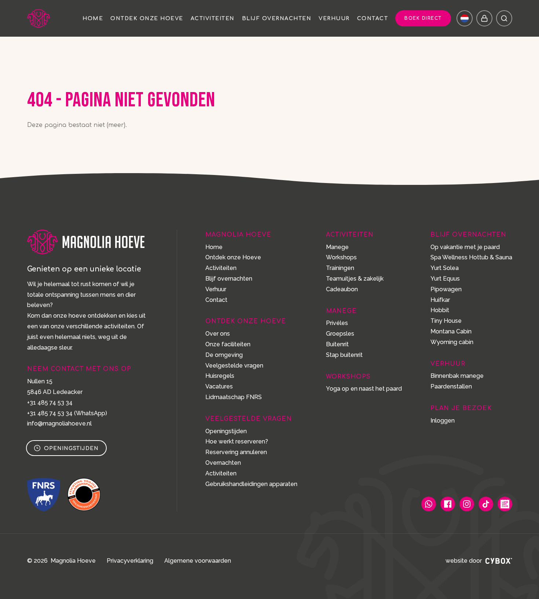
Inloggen (442, 420)
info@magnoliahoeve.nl (59, 423)
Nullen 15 (39, 381)
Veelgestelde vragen (234, 365)
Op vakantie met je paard (465, 247)
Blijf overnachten (277, 18)
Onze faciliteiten (227, 344)
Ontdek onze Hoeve (146, 18)
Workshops (341, 257)
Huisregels (219, 375)
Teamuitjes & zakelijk (355, 278)
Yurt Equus (445, 278)
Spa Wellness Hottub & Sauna (471, 257)
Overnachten (223, 462)
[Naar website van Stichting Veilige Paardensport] (83, 494)
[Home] (40, 18)
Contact (372, 18)
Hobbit (439, 310)
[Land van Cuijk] (505, 504)
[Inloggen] (484, 18)
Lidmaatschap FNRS (233, 397)
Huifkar (440, 299)
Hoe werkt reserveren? (236, 441)
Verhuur (334, 18)
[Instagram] (466, 504)
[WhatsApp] (428, 504)
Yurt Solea (444, 267)
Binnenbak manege (457, 375)
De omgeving (224, 354)
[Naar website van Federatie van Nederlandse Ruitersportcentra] (43, 494)
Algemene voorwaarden (197, 560)
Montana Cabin (451, 331)
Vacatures (219, 386)
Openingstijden (71, 448)
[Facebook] (447, 504)
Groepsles (340, 333)
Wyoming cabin (451, 342)
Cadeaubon (342, 289)
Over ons (217, 333)
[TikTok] (485, 504)
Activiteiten (213, 18)
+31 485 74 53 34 (50, 402)
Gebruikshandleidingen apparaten (251, 484)
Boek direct (423, 18)
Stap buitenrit (344, 354)
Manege (337, 247)
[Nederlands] (465, 18)
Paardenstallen (451, 386)
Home (92, 18)
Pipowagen (446, 289)
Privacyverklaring (130, 560)
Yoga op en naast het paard (364, 388)
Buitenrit (337, 344)
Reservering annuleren (236, 452)
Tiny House (446, 320)
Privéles (337, 322)
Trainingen (340, 267)
